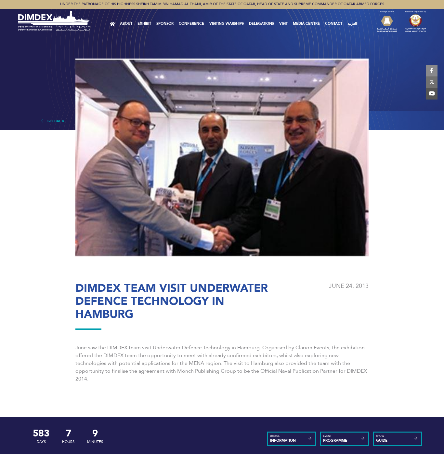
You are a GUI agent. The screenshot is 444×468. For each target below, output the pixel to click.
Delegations (261, 23)
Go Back (54, 121)
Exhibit (144, 23)
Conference (191, 23)
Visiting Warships (226, 23)
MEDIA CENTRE (306, 23)
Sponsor (165, 23)
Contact (333, 23)
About (126, 23)
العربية (352, 23)
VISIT (283, 23)
